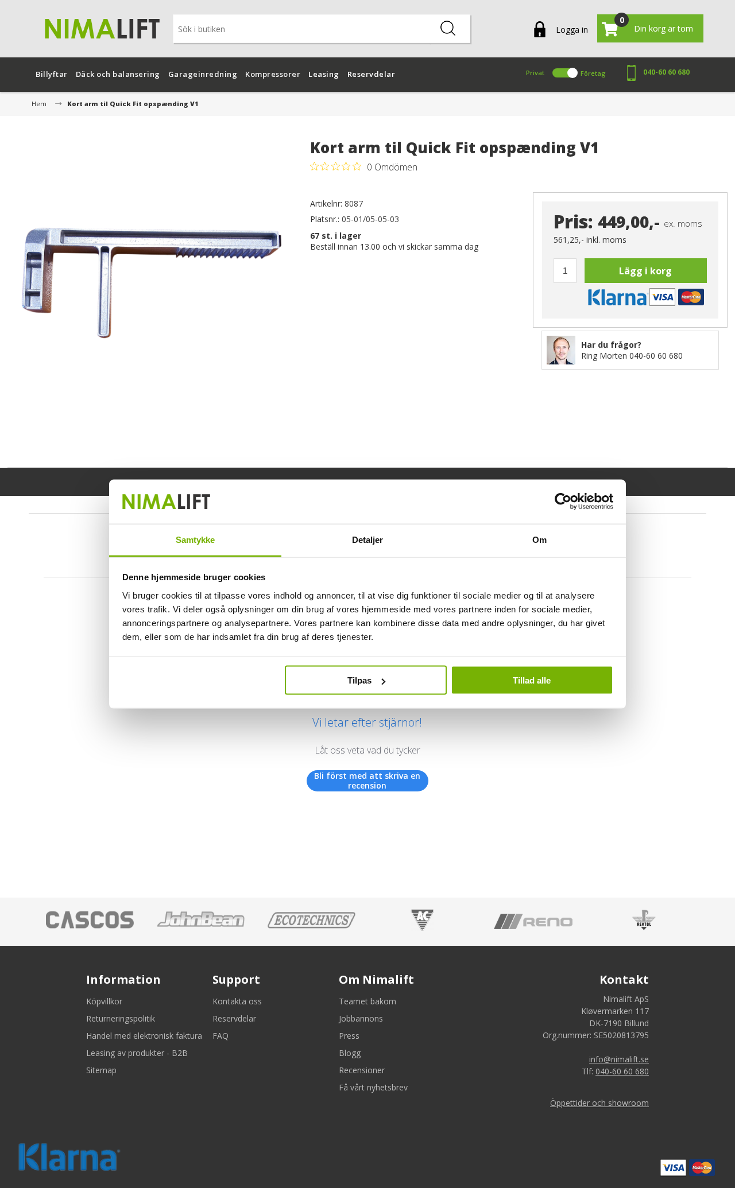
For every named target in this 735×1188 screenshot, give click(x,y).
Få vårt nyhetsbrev (373, 1087)
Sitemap (101, 1070)
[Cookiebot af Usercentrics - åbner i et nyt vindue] (563, 501)
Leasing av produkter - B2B (137, 1052)
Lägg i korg (645, 271)
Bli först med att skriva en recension (367, 780)
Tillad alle (532, 680)
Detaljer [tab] (368, 539)
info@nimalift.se (619, 1059)
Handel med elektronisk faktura (144, 1035)
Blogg (350, 1052)
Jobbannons (361, 1018)
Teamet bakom (367, 1001)
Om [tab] (539, 539)
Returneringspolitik (120, 1018)
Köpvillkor (104, 1001)
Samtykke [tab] (195, 539)
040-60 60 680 (666, 72)
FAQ (220, 1035)
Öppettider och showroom (599, 1102)
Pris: (573, 221)
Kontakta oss (237, 1001)
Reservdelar (234, 1018)
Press (349, 1035)
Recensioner (362, 1070)
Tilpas (359, 680)
